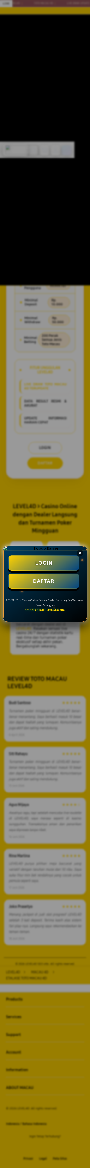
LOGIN (44, 563)
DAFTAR (43, 581)
